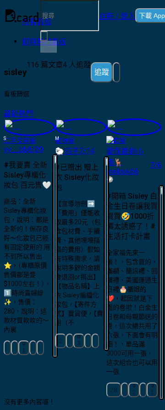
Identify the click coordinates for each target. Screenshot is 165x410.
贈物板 (64, 140)
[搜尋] (48, 47)
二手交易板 (20, 140)
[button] (117, 15)
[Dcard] (22, 15)
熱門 (25, 113)
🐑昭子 (67, 151)
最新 (11, 113)
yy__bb (16, 149)
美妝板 (116, 140)
